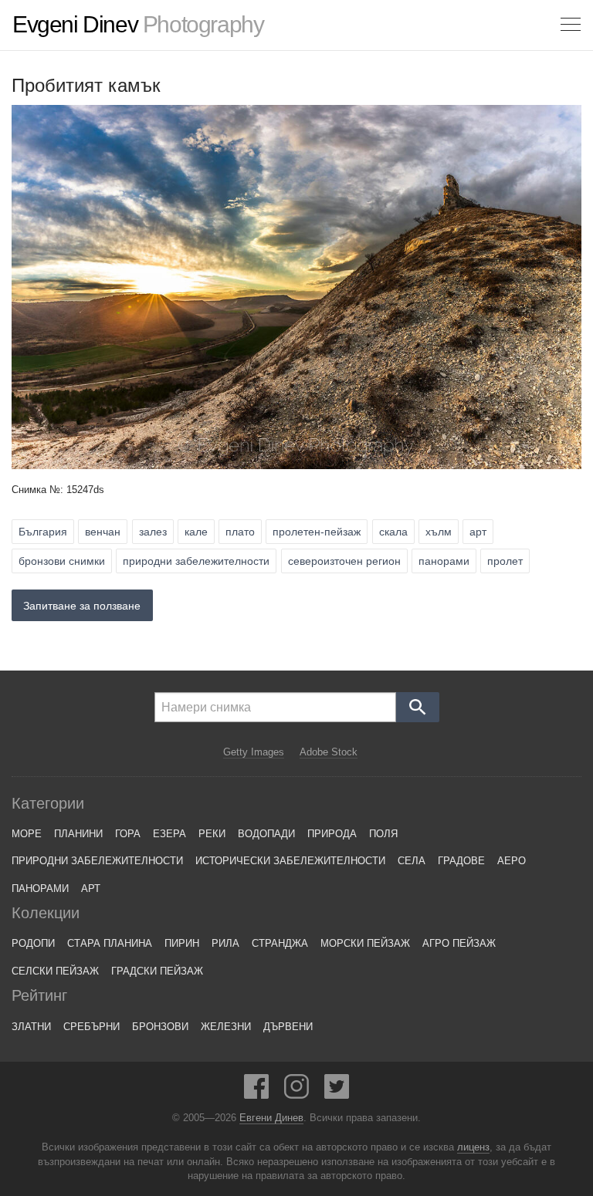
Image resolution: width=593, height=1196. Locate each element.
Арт (90, 888)
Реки (211, 834)
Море (27, 834)
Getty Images (253, 752)
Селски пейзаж (55, 971)
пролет (505, 561)
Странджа (280, 943)
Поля (383, 834)
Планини (78, 834)
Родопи (33, 943)
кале (196, 531)
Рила (225, 943)
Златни (31, 1026)
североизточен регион (344, 561)
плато (240, 531)
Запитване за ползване (82, 606)
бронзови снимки (62, 561)
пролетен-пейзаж (317, 531)
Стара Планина (109, 943)
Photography (137, 24)
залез (153, 531)
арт (477, 531)
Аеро (511, 861)
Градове (461, 861)
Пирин (181, 943)
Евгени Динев (271, 1118)
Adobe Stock (328, 752)
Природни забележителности (97, 861)
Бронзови (160, 1026)
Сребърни (91, 1026)
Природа (332, 834)
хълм (438, 531)
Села (411, 861)
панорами (443, 561)
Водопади (266, 834)
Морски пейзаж (365, 943)
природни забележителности (196, 561)
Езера (169, 834)
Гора (128, 834)
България (43, 531)
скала (393, 531)
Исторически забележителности (290, 861)
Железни (226, 1026)
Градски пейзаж (157, 971)
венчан (102, 531)
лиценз (473, 1147)
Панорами (40, 888)
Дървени (288, 1026)
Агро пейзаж (459, 943)
